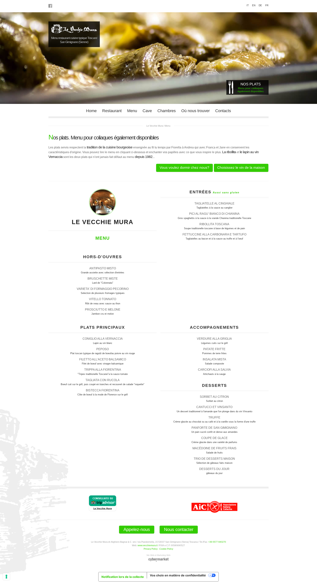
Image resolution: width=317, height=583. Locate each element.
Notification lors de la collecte (122, 577)
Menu (132, 110)
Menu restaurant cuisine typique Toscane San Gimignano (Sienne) (74, 40)
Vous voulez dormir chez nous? (184, 167)
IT (248, 5)
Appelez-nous (136, 529)
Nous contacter (178, 529)
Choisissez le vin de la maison (241, 167)
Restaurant (112, 110)
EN (253, 5)
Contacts (223, 110)
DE (260, 5)
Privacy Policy (151, 549)
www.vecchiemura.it (147, 545)
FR (266, 5)
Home (91, 110)
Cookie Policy (166, 549)
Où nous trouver (195, 110)
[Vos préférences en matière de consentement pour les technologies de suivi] (6, 576)
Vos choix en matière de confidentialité (178, 575)
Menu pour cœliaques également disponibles (251, 87)
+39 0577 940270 (217, 542)
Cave (147, 110)
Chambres (166, 110)
